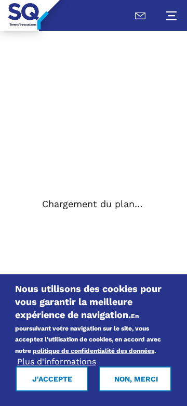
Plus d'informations (56, 361)
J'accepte (52, 379)
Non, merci (136, 379)
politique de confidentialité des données (93, 350)
